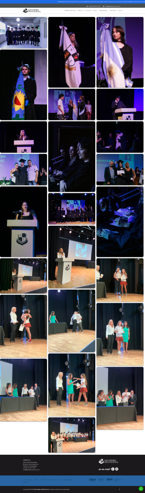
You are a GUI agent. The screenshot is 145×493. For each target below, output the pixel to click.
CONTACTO (113, 10)
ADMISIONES (103, 10)
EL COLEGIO (88, 10)
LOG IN (120, 10)
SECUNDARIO (53, 480)
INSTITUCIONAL (28, 480)
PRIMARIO (44, 480)
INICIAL (36, 480)
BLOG (95, 10)
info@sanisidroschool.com (112, 6)
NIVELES (80, 10)
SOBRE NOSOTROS (70, 10)
